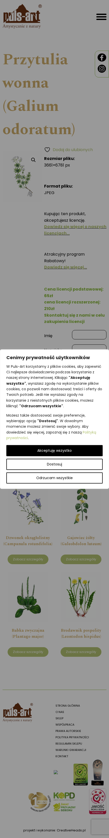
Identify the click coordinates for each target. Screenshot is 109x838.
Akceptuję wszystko (54, 450)
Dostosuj (54, 464)
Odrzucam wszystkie (54, 477)
